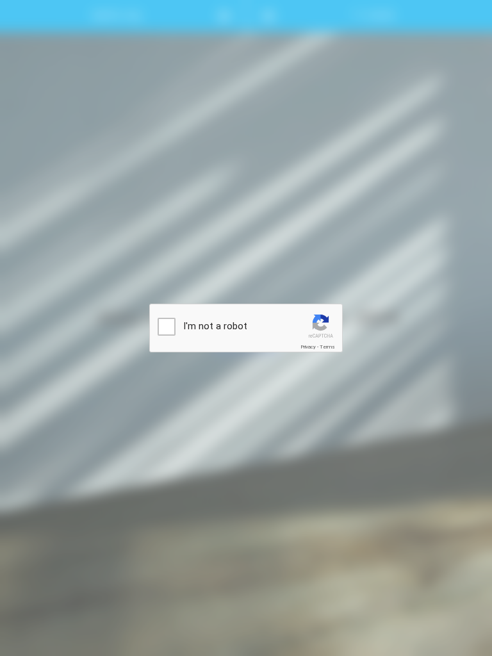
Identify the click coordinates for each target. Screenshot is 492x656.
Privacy (308, 347)
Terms (327, 347)
